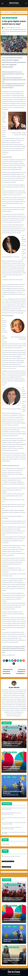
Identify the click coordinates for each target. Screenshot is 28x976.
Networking (17, 31)
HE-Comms (14, 17)
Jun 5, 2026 (14, 770)
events (24, 29)
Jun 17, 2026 (15, 745)
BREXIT (9, 752)
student (4, 33)
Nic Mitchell (8, 27)
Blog (3, 17)
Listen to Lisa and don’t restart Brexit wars (11, 817)
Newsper (17, 969)
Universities (15, 947)
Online (21, 31)
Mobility (12, 31)
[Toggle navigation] (2, 3)
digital (16, 29)
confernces (12, 29)
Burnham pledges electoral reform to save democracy (11, 767)
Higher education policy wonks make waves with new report (13, 742)
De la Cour (14, 3)
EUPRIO (20, 29)
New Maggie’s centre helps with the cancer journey (14, 832)
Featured (8, 17)
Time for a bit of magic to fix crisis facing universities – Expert (13, 960)
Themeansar (24, 969)
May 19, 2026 (15, 794)
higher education (6, 31)
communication (6, 29)
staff (25, 31)
